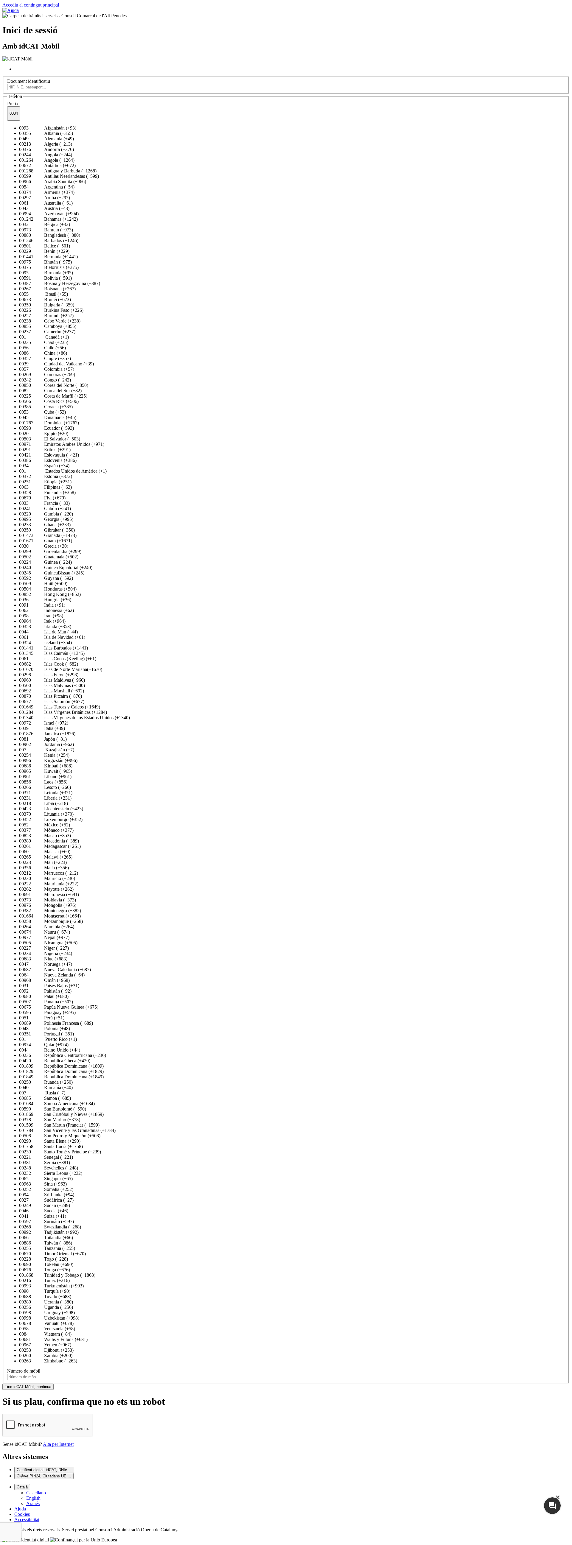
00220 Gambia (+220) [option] (46, 513)
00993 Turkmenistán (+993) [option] (51, 1285)
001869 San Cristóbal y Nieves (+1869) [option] (61, 1114)
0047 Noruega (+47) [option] (45, 964)
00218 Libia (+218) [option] (43, 803)
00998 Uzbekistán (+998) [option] (49, 1317)
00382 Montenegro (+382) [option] (50, 910)
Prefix (12, 103)
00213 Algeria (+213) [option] (45, 144)
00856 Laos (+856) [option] (43, 781)
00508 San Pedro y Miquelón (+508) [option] (59, 1135)
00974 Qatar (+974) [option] (44, 1044)
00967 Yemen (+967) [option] (45, 1344)
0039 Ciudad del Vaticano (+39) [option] (56, 363)
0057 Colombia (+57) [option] (46, 369)
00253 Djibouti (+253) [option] (46, 1350)
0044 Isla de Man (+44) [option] (48, 631)
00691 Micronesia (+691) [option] (49, 894)
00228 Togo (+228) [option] (43, 1258)
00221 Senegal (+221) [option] (46, 1157)
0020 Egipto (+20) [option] (43, 433)
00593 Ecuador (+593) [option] (46, 428)
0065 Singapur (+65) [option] (46, 1178)
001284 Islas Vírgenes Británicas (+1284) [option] (63, 712)
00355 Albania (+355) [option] (46, 133)
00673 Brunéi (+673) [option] (45, 299)
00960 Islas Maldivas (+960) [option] (52, 680)
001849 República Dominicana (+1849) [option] (61, 1076)
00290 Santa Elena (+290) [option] (49, 1141)
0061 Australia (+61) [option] (46, 202)
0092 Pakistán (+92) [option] (45, 990)
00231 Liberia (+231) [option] (45, 797)
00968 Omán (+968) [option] (44, 980)
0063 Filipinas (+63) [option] (45, 487)
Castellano (36, 1492)
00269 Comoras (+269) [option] (47, 374)
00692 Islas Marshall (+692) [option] (51, 690)
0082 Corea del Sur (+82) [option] (50, 390)
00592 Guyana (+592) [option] (46, 578)
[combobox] (13, 113)
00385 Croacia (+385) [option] (46, 406)
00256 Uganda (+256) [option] (46, 1307)
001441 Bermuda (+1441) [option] (48, 256)
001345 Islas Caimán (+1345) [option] (52, 653)
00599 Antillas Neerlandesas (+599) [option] (59, 176)
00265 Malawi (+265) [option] (45, 856)
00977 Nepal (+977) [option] (44, 937)
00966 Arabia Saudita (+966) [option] (52, 181)
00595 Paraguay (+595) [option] (47, 1012)
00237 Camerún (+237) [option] (47, 331)
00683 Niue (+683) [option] (43, 958)
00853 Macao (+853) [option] (45, 835)
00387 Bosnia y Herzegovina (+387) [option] (59, 283)
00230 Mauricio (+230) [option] (47, 878)
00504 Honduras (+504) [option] (48, 588)
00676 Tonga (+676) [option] (44, 1269)
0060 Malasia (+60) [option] (44, 851)
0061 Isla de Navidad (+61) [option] (52, 637)
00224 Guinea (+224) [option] (45, 562)
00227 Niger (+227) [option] (44, 948)
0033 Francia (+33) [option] (44, 503)
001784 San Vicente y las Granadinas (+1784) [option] (67, 1130)
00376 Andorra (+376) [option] (46, 149)
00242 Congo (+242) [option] (45, 379)
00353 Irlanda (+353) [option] (45, 626)
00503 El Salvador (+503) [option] (49, 438)
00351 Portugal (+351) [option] (46, 1033)
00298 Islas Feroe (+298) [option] (48, 674)
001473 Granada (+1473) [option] (48, 535)
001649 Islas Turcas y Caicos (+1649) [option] (59, 706)
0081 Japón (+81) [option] (43, 739)
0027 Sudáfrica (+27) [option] (46, 1200)
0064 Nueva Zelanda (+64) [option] (52, 974)
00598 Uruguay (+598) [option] (47, 1312)
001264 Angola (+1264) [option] (46, 160)
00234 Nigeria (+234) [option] (45, 953)
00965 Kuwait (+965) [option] (45, 771)
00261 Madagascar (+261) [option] (50, 846)
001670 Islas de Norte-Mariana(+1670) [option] (60, 669)
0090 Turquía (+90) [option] (44, 1291)
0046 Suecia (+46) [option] (43, 1210)
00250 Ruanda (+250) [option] (46, 1082)
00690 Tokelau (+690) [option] (46, 1264)
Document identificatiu (28, 81)
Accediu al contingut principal (30, 4)
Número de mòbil (23, 1370)
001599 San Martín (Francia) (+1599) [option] (59, 1124)
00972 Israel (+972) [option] (43, 722)
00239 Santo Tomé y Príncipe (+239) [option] (60, 1151)
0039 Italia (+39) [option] (42, 728)
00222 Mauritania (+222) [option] (48, 883)
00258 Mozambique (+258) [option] (51, 921)
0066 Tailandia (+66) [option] (46, 1237)
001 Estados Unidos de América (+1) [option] (63, 471)
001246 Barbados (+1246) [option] (48, 240)
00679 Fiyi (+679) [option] (42, 497)
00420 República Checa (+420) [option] (54, 1060)
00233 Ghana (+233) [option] (45, 524)
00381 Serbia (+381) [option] (44, 1162)
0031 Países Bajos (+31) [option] (49, 985)
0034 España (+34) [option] (44, 465)
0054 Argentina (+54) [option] (46, 186)
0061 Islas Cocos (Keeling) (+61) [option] (57, 658)
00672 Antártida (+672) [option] (47, 165)
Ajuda (20, 1508)
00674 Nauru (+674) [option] (44, 932)
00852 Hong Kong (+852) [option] (50, 594)
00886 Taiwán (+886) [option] (45, 1242)
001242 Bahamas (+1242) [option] (48, 219)
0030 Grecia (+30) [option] (43, 546)
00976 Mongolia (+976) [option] (47, 905)
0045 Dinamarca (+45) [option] (47, 417)
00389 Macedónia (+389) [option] (49, 840)
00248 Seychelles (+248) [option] (48, 1167)
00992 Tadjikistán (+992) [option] (49, 1232)
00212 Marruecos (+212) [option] (48, 873)
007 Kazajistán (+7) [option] (46, 749)
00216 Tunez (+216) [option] (44, 1280)
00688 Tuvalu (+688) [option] (45, 1296)
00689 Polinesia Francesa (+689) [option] (56, 1023)
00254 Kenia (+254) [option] (44, 755)
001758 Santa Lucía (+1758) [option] (51, 1146)
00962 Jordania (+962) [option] (46, 744)
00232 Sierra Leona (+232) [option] (50, 1173)
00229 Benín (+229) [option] (44, 251)
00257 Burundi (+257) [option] (46, 315)
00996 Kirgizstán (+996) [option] (48, 760)
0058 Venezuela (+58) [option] (47, 1328)
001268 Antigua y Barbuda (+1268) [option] (58, 170)
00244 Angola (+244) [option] (45, 154)
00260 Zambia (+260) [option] (45, 1355)
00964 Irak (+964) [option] (42, 621)
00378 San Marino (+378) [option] (49, 1119)
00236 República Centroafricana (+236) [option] (62, 1055)
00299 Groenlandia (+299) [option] (50, 551)
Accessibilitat (26, 1519)
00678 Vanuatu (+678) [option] (46, 1323)
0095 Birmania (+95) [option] (46, 272)
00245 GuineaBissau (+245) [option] (51, 572)
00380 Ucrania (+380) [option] (46, 1301)
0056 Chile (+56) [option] (42, 347)
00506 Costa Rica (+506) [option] (49, 401)
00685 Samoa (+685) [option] (45, 1098)
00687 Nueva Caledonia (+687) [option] (55, 969)
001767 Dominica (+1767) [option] (49, 422)
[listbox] (286, 744)
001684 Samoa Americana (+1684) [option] (57, 1103)
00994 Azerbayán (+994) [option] (49, 213)
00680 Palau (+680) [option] (44, 996)
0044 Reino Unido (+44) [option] (49, 1049)
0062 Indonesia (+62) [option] (46, 610)
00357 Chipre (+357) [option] (45, 358)
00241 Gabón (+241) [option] (45, 508)
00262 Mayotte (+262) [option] (46, 889)
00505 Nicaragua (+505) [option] (48, 942)
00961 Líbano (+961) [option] (45, 776)
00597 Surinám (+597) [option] (46, 1221)
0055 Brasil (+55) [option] (43, 294)
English (33, 1498)
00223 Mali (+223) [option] (43, 862)
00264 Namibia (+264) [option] (46, 926)
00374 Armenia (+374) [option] (46, 192)
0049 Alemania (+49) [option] (46, 138)
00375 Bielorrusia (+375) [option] (49, 267)
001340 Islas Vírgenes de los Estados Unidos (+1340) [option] (74, 717)
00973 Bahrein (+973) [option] (46, 229)
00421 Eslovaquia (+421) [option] (49, 454)
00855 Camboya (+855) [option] (47, 326)
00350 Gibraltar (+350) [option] (47, 529)
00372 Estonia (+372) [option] (45, 476)
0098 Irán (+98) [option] (41, 615)
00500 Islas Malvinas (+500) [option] (52, 685)
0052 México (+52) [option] (44, 824)
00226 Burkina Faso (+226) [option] (51, 310)
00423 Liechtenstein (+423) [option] (51, 808)
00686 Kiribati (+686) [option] (45, 765)
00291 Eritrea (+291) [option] (45, 449)
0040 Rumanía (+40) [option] (46, 1087)
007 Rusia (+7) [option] (42, 1092)
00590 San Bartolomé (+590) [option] (52, 1108)
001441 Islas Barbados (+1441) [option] (53, 647)
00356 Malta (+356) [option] (44, 867)
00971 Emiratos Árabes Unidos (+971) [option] (61, 444)
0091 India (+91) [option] (42, 605)
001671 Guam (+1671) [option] (45, 540)
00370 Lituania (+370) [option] (46, 814)
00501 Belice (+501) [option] (44, 245)
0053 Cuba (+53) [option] (42, 412)
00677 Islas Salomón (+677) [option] (51, 701)
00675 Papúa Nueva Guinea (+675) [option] (58, 1007)
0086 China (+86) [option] (43, 353)
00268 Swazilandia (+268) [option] (50, 1226)
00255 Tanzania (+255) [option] (47, 1248)
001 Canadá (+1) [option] (44, 336)
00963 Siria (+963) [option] (43, 1183)
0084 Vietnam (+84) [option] (45, 1334)
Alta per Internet (58, 1444)
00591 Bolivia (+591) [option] (45, 278)
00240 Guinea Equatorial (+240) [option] (55, 567)
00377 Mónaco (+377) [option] (46, 830)
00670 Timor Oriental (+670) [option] (52, 1253)
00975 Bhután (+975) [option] (45, 261)
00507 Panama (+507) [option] (46, 1001)
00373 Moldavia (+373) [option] (47, 899)
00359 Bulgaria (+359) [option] (46, 304)
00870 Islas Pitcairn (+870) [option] (50, 696)
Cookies (22, 1514)
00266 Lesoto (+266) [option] (45, 787)
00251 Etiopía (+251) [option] (45, 481)
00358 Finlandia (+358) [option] (47, 492)
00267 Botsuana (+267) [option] (47, 288)
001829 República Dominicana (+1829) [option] (61, 1071)
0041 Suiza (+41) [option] (42, 1216)
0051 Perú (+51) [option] (41, 1017)
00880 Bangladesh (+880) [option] (49, 235)
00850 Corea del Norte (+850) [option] (53, 385)
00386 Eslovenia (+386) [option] (48, 460)
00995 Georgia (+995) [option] (46, 519)
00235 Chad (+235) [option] (43, 342)
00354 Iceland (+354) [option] (45, 642)
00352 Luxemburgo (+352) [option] (51, 819)
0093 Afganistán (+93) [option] (47, 127)
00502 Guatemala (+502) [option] (48, 556)
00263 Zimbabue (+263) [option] (48, 1360)
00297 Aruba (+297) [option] (44, 197)
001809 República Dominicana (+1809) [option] (61, 1066)
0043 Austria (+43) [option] (44, 208)
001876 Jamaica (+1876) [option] (47, 733)
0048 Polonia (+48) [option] (44, 1028)
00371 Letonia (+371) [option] (45, 792)
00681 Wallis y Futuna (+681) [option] (53, 1339)
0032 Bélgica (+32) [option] (44, 224)
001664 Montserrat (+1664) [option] (50, 915)
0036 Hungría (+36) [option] (45, 599)
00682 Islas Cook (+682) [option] (48, 663)
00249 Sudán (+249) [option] (44, 1205)
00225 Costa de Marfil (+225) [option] (53, 395)
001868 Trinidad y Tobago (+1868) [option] (57, 1275)
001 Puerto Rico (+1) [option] (48, 1039)
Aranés (33, 1503)
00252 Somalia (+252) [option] (46, 1189)
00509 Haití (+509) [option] (43, 583)
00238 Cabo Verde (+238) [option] (49, 320)
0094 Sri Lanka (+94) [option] (46, 1194)
